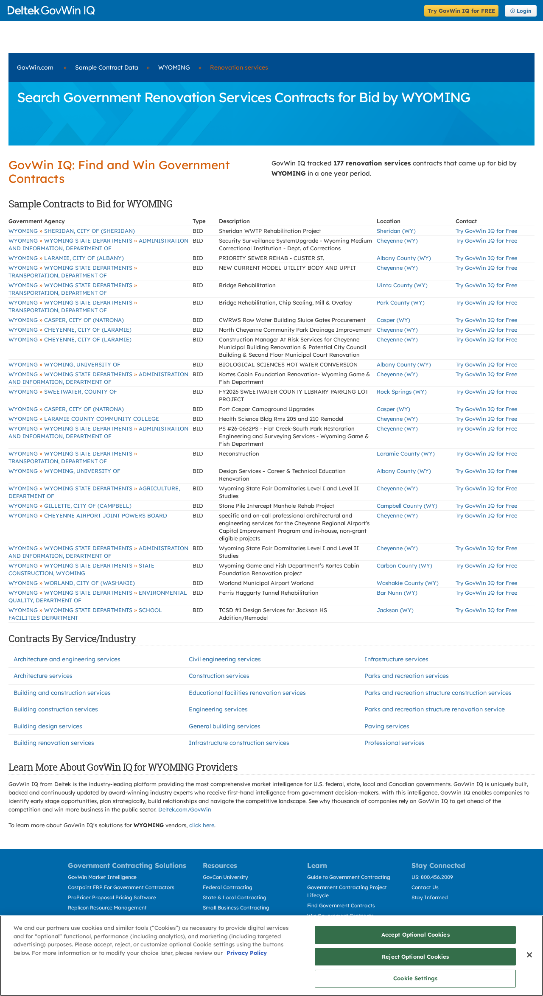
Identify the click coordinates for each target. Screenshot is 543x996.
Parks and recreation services (406, 676)
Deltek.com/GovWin (184, 809)
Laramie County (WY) (406, 453)
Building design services (48, 726)
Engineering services (218, 709)
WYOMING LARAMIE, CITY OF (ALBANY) (66, 258)
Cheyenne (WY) (397, 240)
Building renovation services (54, 743)
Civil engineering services (225, 659)
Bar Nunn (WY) (397, 592)
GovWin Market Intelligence (102, 877)
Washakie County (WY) (408, 582)
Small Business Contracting (236, 907)
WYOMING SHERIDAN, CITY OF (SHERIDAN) (71, 230)
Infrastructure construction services (239, 743)
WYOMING (174, 67)
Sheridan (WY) (396, 230)
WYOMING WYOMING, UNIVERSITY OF (64, 364)
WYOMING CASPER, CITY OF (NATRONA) (66, 319)
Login (524, 11)
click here (201, 825)
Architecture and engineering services (67, 659)
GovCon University (225, 877)
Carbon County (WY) (404, 565)
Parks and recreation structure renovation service (434, 709)
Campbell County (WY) (407, 505)
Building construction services (56, 709)
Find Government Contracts (341, 905)
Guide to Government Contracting (348, 877)
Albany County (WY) (404, 258)
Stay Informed (429, 897)
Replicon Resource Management (107, 907)
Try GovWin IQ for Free (486, 230)
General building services (224, 726)
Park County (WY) (401, 302)
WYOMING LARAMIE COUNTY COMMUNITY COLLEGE (83, 418)
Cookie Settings (415, 978)
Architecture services (43, 676)
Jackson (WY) (395, 610)
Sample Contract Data (106, 67)
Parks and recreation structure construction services (438, 693)
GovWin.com (35, 67)
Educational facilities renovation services (247, 693)
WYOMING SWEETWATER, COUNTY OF (62, 391)
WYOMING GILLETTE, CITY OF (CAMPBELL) (70, 505)
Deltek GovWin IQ (213, 10)
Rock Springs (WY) (402, 391)
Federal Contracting (227, 887)
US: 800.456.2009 (432, 877)
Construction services (219, 676)
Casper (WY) (393, 319)
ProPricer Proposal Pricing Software (112, 897)
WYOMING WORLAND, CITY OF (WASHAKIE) (71, 582)
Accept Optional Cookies (415, 934)
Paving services (386, 726)
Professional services (394, 743)
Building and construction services (62, 693)
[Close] (529, 955)
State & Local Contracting (234, 897)
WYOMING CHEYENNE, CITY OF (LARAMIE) (70, 329)
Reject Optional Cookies (415, 956)
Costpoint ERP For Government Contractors (121, 887)
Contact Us (425, 887)
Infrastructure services (396, 659)
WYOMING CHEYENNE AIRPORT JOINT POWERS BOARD (87, 515)
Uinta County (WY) (402, 285)
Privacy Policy (247, 952)
